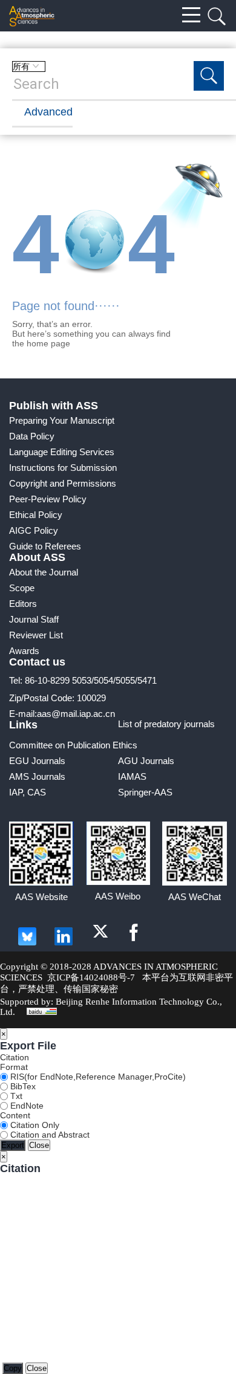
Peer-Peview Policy (48, 499)
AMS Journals (37, 776)
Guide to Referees (45, 546)
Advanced (48, 112)
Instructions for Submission (63, 467)
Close (39, 1145)
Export (12, 1145)
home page (48, 343)
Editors (23, 603)
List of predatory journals (166, 724)
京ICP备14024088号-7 (91, 977)
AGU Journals (146, 761)
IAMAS (132, 776)
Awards (24, 651)
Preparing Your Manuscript (61, 420)
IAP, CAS (27, 792)
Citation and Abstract (49, 1134)
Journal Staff (34, 619)
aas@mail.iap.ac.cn (76, 713)
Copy (13, 1368)
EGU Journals (37, 761)
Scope (21, 588)
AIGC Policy (33, 530)
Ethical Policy (35, 515)
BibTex (22, 1086)
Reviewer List (36, 635)
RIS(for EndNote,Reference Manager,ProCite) (97, 1076)
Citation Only (33, 1125)
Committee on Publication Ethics (73, 745)
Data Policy (31, 436)
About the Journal (43, 572)
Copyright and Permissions (62, 483)
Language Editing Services (61, 452)
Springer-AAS (145, 792)
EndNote (26, 1105)
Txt (15, 1096)
